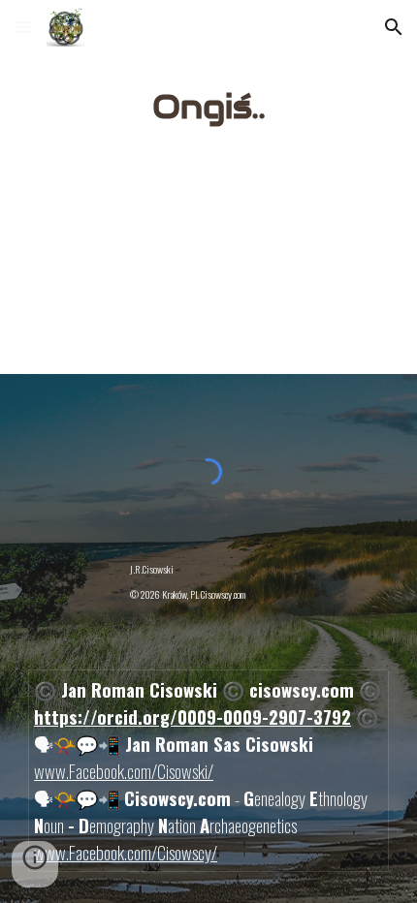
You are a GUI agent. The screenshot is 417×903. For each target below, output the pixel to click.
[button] (23, 26)
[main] (209, 108)
